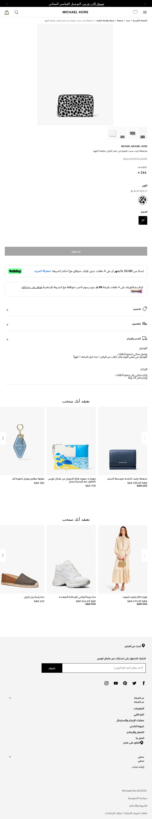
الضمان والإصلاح (135, 731)
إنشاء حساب (138, 767)
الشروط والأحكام (138, 805)
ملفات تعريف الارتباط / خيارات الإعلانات (126, 812)
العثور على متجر (131, 742)
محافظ (120, 21)
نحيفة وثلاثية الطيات (105, 21)
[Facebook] (144, 683)
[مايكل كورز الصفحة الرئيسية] (75, 12)
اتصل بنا (140, 737)
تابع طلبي (139, 714)
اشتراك (51, 668)
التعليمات (139, 708)
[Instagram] (106, 683)
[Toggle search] (16, 12)
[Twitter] (134, 683)
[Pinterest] (125, 683)
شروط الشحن (137, 725)
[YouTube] (116, 683)
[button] (144, 438)
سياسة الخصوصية (137, 797)
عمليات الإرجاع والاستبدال (130, 719)
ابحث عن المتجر (133, 646)
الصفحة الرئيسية (140, 21)
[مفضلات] (135, 12)
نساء (128, 21)
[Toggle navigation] (145, 12)
